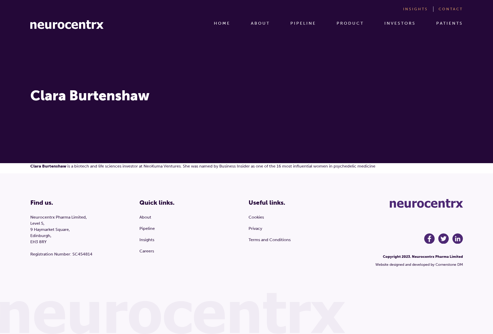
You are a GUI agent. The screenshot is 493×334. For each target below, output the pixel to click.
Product (350, 23)
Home (222, 23)
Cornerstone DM (449, 264)
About (260, 23)
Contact (451, 9)
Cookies (256, 217)
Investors (400, 23)
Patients (449, 23)
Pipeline (303, 23)
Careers (146, 251)
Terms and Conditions (270, 239)
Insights (415, 9)
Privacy (255, 228)
